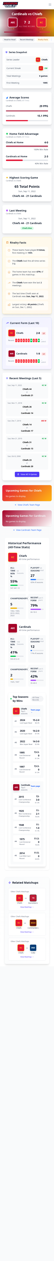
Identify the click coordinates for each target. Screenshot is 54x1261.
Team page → (35, 711)
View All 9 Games (29, 474)
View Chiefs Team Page (29, 504)
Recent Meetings (26, 39)
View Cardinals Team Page (28, 530)
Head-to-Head (9, 39)
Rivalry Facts (43, 39)
